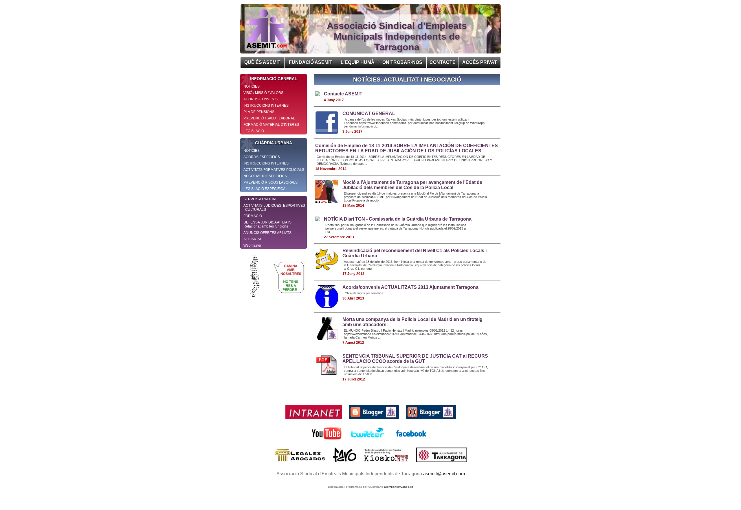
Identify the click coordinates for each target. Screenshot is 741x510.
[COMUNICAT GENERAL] (326, 132)
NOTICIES (251, 86)
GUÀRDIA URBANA (273, 143)
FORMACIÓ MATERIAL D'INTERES (271, 125)
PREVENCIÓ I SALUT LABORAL (269, 118)
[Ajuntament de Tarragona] (441, 463)
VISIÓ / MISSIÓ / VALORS (263, 93)
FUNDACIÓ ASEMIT (310, 62)
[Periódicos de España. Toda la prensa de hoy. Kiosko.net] (386, 463)
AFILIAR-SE (252, 239)
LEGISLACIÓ (253, 131)
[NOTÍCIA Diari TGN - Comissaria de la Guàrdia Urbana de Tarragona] (317, 219)
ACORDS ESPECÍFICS (261, 157)
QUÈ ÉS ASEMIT (262, 62)
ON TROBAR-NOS (402, 62)
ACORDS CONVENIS (260, 99)
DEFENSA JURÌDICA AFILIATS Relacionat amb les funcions (267, 224)
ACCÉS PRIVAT (479, 62)
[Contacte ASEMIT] (317, 94)
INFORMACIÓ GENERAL (273, 78)
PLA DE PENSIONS (258, 112)
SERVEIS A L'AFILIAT (260, 199)
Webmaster (252, 245)
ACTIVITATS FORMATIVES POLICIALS (273, 170)
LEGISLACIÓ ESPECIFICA (264, 189)
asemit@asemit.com (444, 473)
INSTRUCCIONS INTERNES (266, 106)
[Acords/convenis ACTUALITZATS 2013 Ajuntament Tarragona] (326, 306)
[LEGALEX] (301, 463)
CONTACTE (443, 62)
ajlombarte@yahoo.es (398, 486)
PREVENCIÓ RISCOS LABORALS (270, 182)
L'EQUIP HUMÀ (358, 62)
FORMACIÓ (252, 216)
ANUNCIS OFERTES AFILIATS (267, 233)
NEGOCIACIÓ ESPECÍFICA (265, 176)
